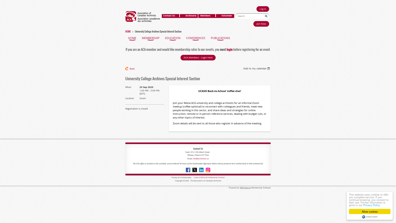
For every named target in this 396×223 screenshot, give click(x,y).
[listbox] (257, 68)
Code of (197, 177)
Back (132, 68)
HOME (128, 31)
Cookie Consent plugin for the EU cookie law (369, 217)
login (230, 49)
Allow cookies (370, 211)
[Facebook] (188, 170)
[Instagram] (208, 170)
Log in (263, 8)
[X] (194, 170)
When (128, 87)
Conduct (221, 177)
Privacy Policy (371, 205)
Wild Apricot (245, 188)
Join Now (261, 23)
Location (129, 98)
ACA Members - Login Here (198, 57)
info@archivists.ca (201, 158)
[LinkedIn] (201, 170)
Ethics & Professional (209, 177)
